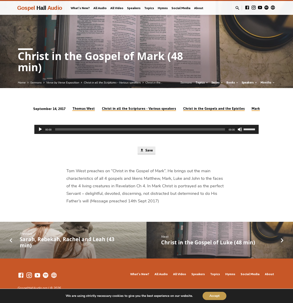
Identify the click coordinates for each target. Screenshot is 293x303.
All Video (116, 8)
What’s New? (80, 8)
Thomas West (83, 108)
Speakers (134, 8)
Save (148, 150)
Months (266, 82)
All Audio (100, 8)
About (198, 8)
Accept (214, 296)
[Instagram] (253, 7)
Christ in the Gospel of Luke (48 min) (208, 242)
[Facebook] (247, 7)
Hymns (163, 8)
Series (216, 82)
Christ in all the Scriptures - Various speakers (112, 82)
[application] (146, 129)
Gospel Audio (39, 8)
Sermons (36, 82)
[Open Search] (237, 8)
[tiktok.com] (272, 7)
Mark (256, 108)
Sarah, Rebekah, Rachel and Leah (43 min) (67, 242)
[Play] (40, 129)
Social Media (180, 8)
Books (231, 82)
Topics (149, 8)
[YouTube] (260, 7)
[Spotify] (266, 7)
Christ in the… (154, 82)
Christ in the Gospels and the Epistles (214, 108)
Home (22, 82)
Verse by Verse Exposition (62, 82)
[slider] (250, 129)
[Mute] (240, 129)
